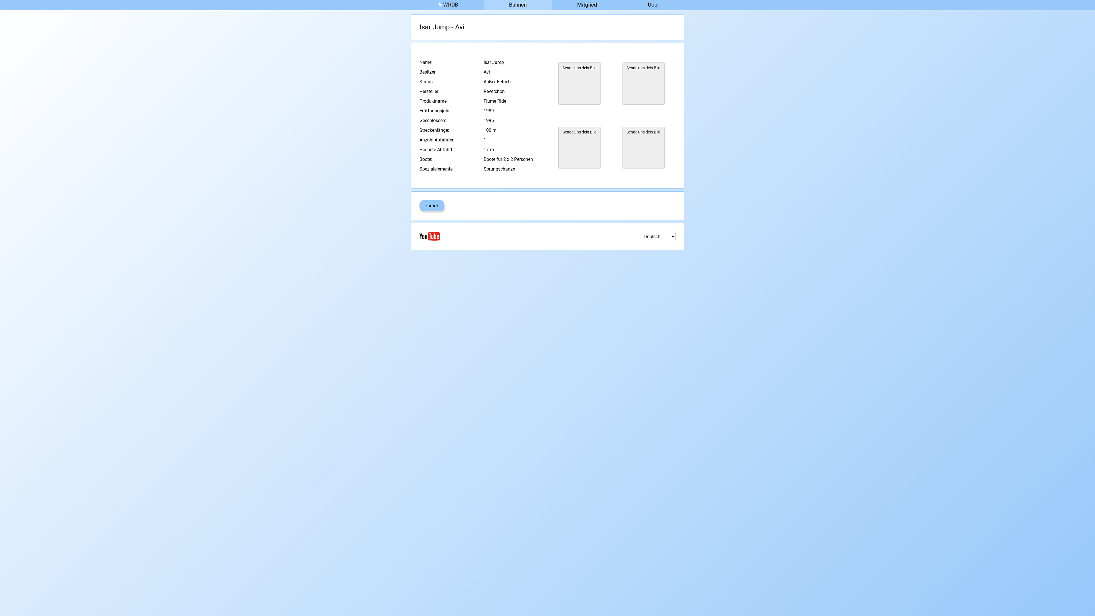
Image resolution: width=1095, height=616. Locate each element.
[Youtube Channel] (483, 236)
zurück (432, 205)
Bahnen (518, 4)
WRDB (450, 4)
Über (653, 4)
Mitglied (587, 4)
